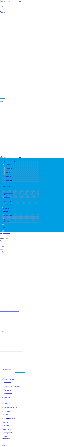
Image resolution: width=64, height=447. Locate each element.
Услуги (3, 229)
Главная (3, 2)
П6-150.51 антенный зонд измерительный (5, 349)
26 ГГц (2, 247)
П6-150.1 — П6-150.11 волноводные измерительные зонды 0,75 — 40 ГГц (9, 311)
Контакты (3, 8)
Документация (4, 3)
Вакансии (4, 5)
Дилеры (3, 9)
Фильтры (1, 240)
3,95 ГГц (3, 246)
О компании (3, 4)
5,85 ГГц (3, 251)
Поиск (20, 1)
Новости (3, 443)
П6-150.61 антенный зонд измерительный (5, 369)
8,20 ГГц (3, 252)
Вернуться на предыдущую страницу (5, 236)
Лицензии (4, 226)
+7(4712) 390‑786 (3, 12)
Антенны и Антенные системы (6, 233)
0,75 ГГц (3, 245)
